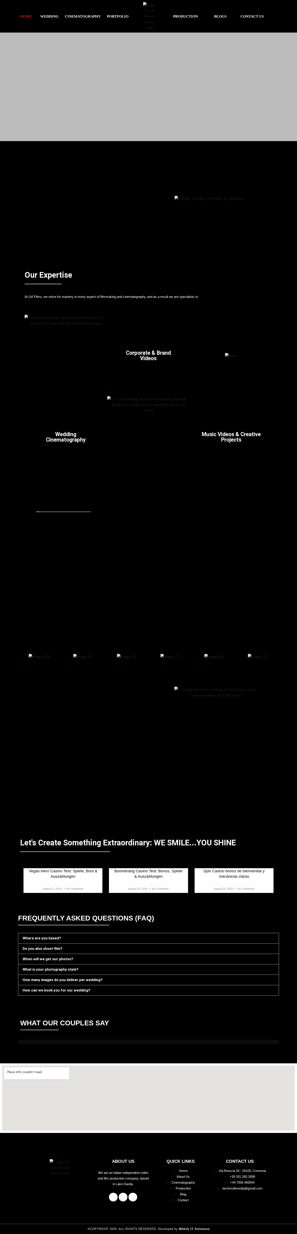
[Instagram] (123, 1197)
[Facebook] (113, 1197)
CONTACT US (252, 16)
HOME (26, 16)
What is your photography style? (50, 969)
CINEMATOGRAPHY (83, 16)
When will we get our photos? (48, 959)
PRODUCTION (185, 16)
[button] (27, 16)
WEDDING (49, 16)
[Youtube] (132, 1197)
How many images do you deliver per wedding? (62, 980)
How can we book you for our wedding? (56, 990)
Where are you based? (42, 938)
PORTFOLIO (117, 16)
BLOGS (220, 16)
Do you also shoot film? (42, 948)
